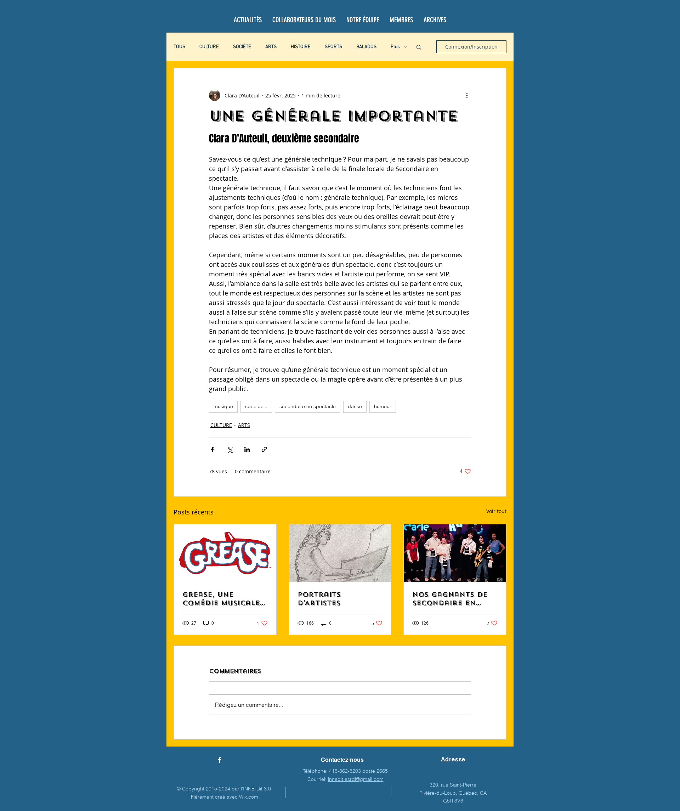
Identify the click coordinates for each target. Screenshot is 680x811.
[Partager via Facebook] (212, 449)
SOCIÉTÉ (242, 47)
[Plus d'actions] (467, 95)
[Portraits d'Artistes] (340, 553)
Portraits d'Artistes (319, 598)
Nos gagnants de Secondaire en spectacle (449, 598)
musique (223, 406)
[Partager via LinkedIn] (247, 449)
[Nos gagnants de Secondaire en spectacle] (455, 553)
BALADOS (366, 47)
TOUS (179, 47)
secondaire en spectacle (307, 406)
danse (355, 406)
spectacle (256, 406)
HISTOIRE (301, 47)
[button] (418, 47)
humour (382, 406)
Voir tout (496, 511)
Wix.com (248, 797)
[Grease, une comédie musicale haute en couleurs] (225, 553)
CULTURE (209, 47)
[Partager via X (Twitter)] (229, 449)
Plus (395, 47)
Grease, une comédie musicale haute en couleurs (224, 598)
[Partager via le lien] (264, 449)
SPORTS (333, 47)
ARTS (271, 47)
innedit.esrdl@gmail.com (356, 779)
